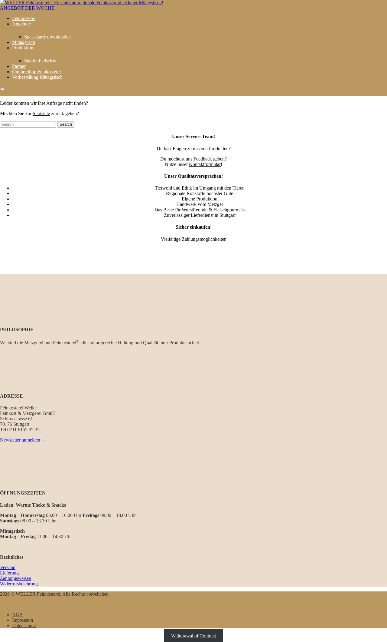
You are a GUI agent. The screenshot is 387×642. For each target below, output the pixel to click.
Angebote (21, 23)
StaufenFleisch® (40, 60)
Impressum (22, 620)
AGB (17, 614)
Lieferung (9, 572)
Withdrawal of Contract (193, 635)
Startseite (41, 113)
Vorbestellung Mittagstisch (37, 77)
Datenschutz (24, 625)
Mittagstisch (23, 42)
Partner (19, 66)
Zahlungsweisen (15, 578)
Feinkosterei (23, 18)
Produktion (22, 47)
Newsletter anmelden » (22, 439)
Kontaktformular (205, 164)
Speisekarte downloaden (47, 36)
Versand (7, 567)
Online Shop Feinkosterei (36, 71)
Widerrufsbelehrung (19, 583)
